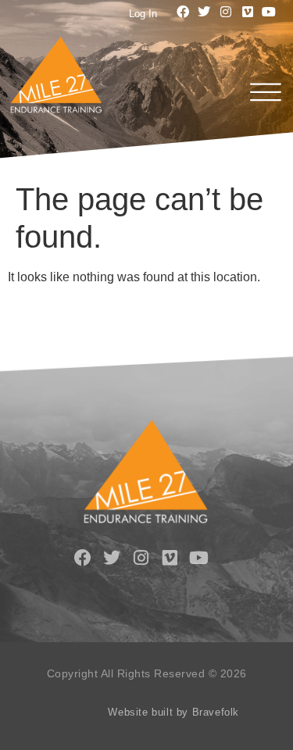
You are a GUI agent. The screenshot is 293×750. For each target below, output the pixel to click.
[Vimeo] (248, 12)
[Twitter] (205, 12)
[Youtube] (269, 12)
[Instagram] (226, 12)
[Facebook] (183, 12)
